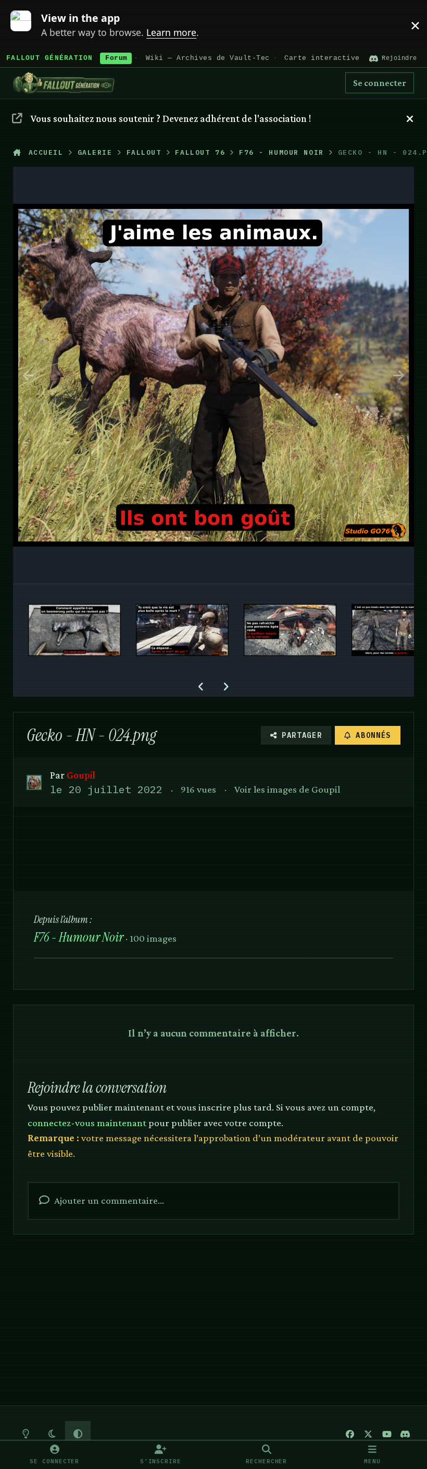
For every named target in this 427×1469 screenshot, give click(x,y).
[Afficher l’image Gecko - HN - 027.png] (182, 630)
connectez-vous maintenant (87, 1122)
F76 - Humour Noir (78, 937)
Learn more (27, 25)
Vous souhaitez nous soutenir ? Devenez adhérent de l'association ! (171, 118)
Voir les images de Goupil (287, 789)
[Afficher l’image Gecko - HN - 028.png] (74, 630)
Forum (116, 58)
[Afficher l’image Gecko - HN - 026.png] (290, 630)
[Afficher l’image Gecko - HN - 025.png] (387, 630)
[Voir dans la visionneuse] (214, 375)
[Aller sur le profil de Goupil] (34, 782)
